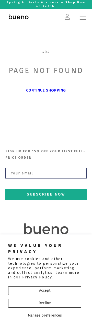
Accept (44, 290)
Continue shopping (46, 90)
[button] (83, 17)
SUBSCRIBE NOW (46, 194)
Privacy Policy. (37, 277)
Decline (45, 303)
